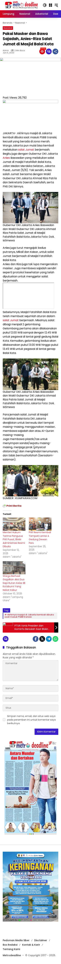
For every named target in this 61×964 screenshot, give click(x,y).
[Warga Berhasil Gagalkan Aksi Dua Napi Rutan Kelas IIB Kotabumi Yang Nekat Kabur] (14, 567)
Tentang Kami (11, 949)
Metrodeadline (12, 955)
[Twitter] (42, 639)
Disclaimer (40, 940)
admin (6, 50)
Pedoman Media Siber (16, 940)
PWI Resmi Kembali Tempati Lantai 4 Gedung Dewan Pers (40, 538)
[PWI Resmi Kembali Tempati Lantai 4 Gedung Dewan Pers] (40, 524)
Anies (6, 158)
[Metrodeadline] (21, 5)
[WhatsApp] (55, 639)
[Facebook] (35, 639)
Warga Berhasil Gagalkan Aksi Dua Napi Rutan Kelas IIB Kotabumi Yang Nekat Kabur (14, 583)
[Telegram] (49, 639)
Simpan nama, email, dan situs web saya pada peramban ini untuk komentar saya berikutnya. (31, 719)
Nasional (8, 28)
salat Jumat (26, 150)
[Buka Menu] (50, 5)
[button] (45, 5)
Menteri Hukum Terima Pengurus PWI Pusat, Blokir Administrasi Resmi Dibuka (14, 539)
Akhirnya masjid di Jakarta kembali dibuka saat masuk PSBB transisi (29, 615)
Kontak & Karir (31, 944)
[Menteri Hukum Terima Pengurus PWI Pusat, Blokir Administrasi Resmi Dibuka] (14, 524)
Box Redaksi (10, 944)
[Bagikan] (55, 51)
